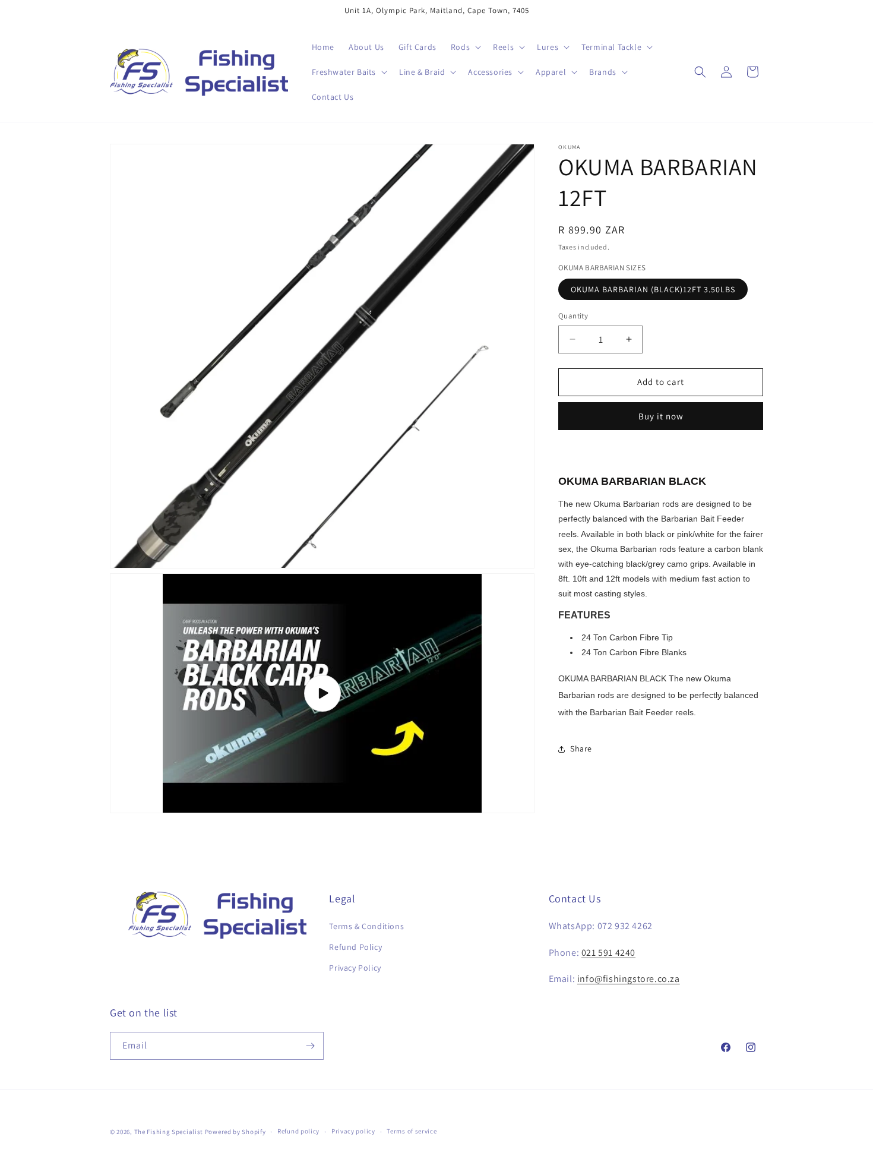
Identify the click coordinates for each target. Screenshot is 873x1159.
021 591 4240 (608, 952)
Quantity (573, 316)
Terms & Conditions (366, 926)
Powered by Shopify (235, 1132)
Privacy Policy (355, 967)
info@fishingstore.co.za (628, 978)
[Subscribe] (310, 1046)
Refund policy (298, 1131)
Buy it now (661, 416)
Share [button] (581, 748)
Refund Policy (355, 947)
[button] (465, 46)
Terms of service (411, 1131)
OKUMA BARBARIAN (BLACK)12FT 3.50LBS (653, 289)
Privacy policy (353, 1131)
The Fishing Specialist (168, 1132)
